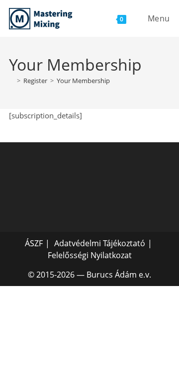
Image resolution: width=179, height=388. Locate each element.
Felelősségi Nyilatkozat (90, 255)
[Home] (11, 80)
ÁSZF (34, 243)
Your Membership (83, 80)
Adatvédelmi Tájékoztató (99, 243)
